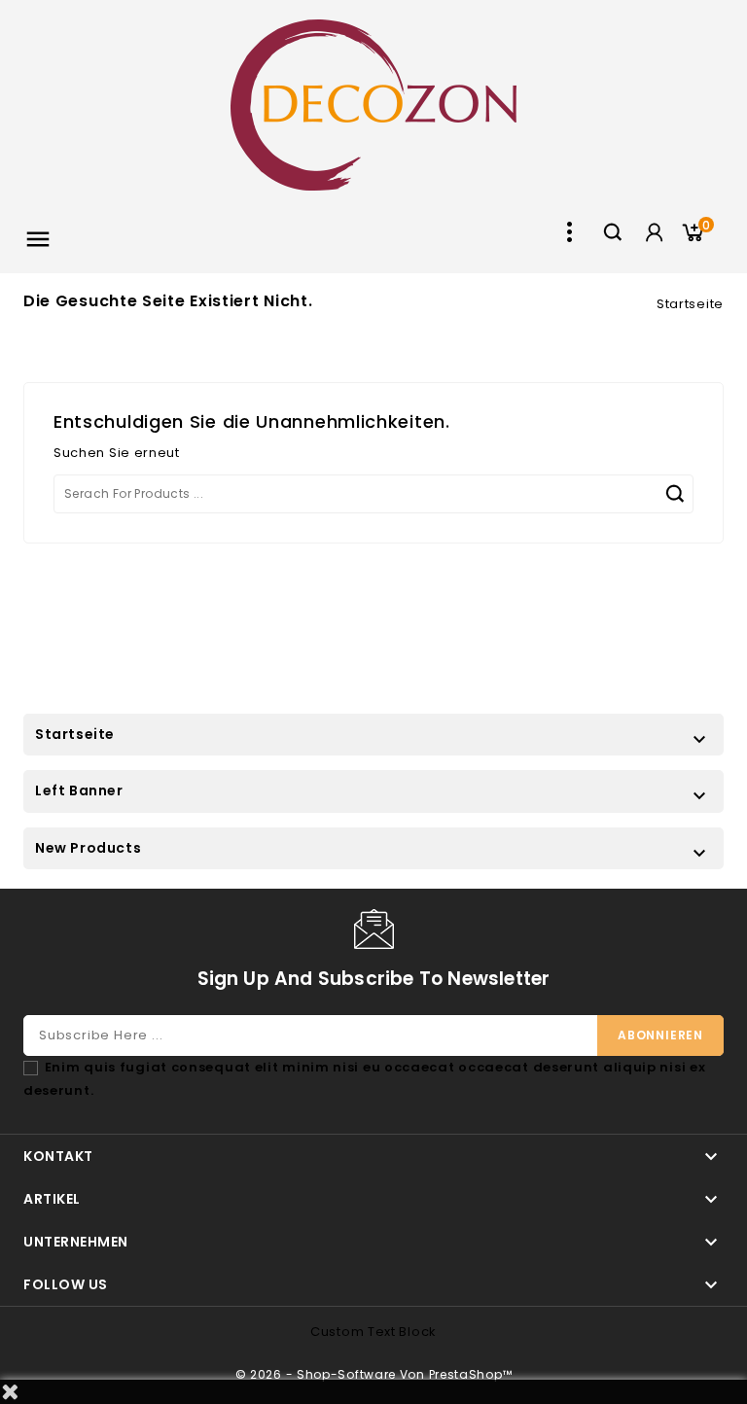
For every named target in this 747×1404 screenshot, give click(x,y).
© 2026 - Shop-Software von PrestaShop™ (374, 1374)
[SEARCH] (674, 493)
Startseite (75, 734)
